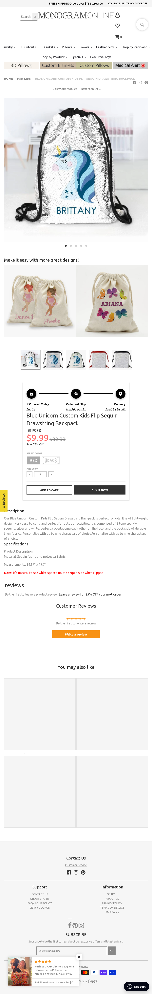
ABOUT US (112, 898)
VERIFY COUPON (39, 907)
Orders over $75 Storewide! (76, 3)
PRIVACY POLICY (112, 903)
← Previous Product (64, 89)
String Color (34, 453)
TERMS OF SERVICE (112, 907)
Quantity (32, 469)
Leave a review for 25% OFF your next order (90, 594)
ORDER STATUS (39, 898)
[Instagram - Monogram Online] (140, 82)
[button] (79, 957)
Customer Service (76, 865)
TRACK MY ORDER (136, 3)
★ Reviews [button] (4, 500)
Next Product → (91, 89)
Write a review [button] (76, 634)
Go (112, 950)
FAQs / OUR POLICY (40, 903)
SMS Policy (112, 912)
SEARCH (112, 894)
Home (8, 78)
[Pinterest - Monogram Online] (146, 82)
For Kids (24, 78)
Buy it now (100, 490)
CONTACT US (116, 3)
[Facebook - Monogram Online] (134, 82)
